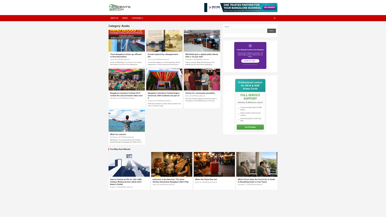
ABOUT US (114, 18)
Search (227, 27)
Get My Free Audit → (250, 61)
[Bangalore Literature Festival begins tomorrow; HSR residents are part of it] (164, 80)
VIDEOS (125, 18)
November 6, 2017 (116, 137)
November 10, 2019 (116, 98)
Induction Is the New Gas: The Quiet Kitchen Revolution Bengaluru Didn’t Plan (171, 180)
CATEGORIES (136, 18)
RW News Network (124, 59)
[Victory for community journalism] (202, 80)
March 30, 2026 (157, 184)
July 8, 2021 (114, 59)
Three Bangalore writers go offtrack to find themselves (126, 55)
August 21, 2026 (115, 187)
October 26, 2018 (153, 101)
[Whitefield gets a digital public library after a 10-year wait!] (202, 41)
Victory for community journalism (200, 93)
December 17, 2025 (244, 184)
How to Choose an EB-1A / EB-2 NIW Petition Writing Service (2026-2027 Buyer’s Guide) (126, 181)
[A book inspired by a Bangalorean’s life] (164, 41)
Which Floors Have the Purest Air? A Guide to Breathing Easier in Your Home (256, 180)
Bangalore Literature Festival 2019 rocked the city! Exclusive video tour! (126, 94)
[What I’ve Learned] (126, 121)
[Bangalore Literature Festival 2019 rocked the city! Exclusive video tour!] (126, 80)
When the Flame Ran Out (206, 179)
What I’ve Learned (118, 134)
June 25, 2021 (152, 59)
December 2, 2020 (191, 59)
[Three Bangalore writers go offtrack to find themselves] (126, 41)
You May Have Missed (120, 149)
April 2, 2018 (189, 96)
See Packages (250, 127)
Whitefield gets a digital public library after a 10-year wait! (201, 55)
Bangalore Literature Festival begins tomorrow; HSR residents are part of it (164, 95)
